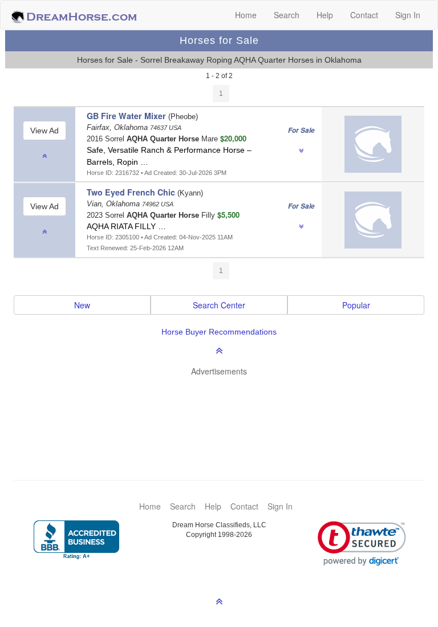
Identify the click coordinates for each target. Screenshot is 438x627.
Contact (364, 15)
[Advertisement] (224, 410)
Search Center (219, 305)
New (82, 305)
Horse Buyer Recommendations (219, 331)
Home (246, 15)
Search (286, 15)
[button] (362, 543)
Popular (356, 305)
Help (325, 15)
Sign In (407, 15)
